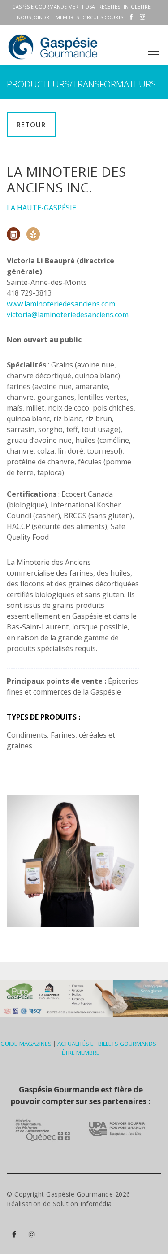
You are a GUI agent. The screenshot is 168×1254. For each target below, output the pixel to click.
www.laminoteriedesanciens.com (61, 304)
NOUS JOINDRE (34, 17)
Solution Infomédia (82, 1203)
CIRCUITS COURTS (102, 17)
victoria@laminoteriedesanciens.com (68, 314)
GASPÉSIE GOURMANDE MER (45, 7)
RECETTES (109, 7)
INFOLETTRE (137, 7)
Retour (31, 124)
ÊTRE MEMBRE (80, 1053)
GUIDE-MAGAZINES (26, 1044)
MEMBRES (67, 17)
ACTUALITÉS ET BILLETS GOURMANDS (106, 1044)
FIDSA (88, 7)
